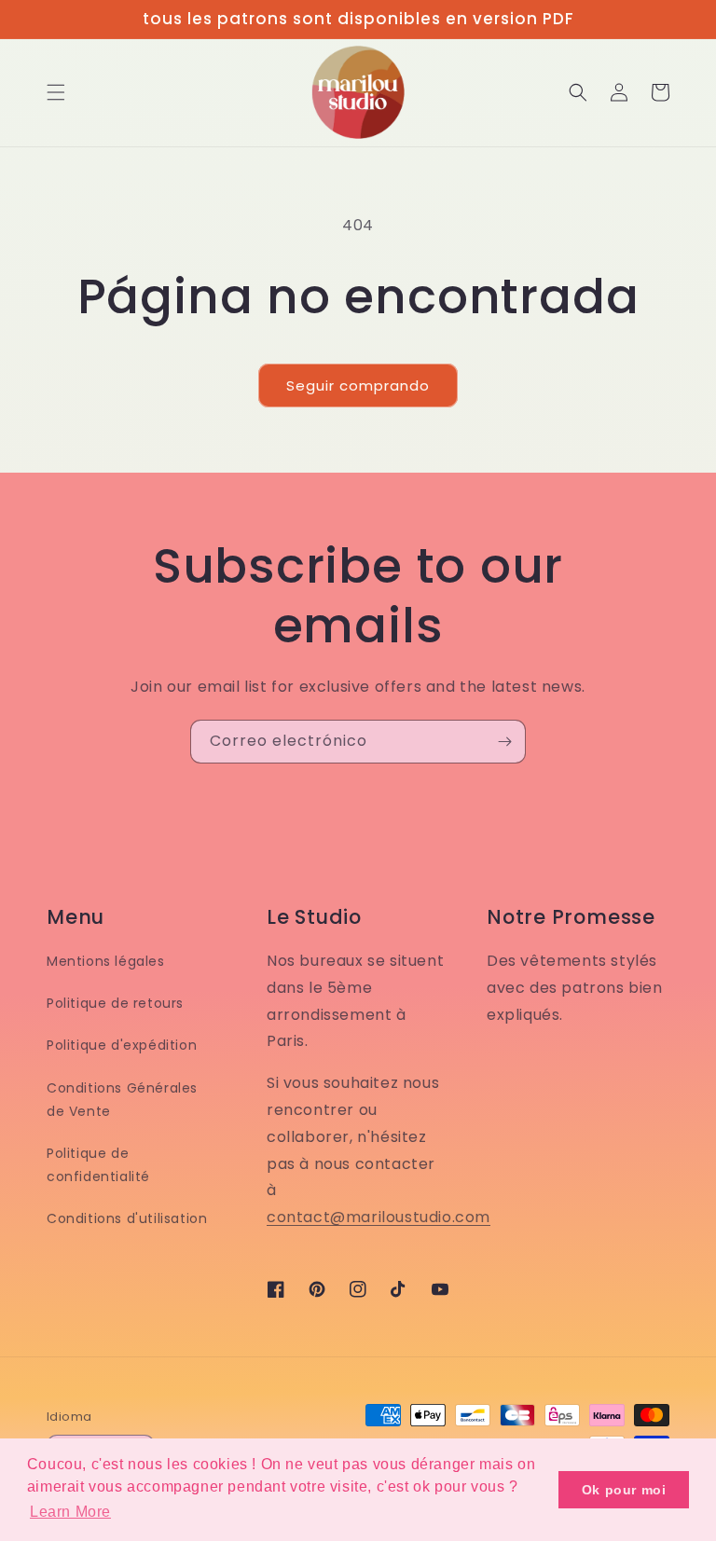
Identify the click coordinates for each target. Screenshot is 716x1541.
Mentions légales (106, 961)
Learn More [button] (70, 1512)
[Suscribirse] (504, 742)
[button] (55, 92)
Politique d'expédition (122, 1045)
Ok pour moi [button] (624, 1489)
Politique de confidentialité (98, 1165)
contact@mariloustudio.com (378, 1217)
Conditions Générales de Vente (122, 1100)
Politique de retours (115, 1003)
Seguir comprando (358, 385)
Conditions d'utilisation (127, 1218)
